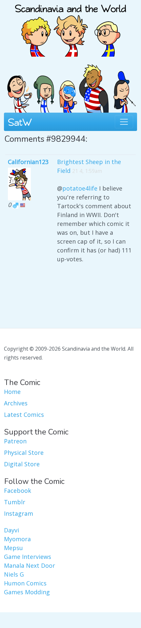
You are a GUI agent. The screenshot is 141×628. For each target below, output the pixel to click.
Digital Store (22, 464)
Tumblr (14, 502)
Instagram (18, 513)
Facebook (17, 490)
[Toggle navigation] (124, 121)
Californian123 (28, 162)
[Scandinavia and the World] (70, 27)
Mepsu (13, 548)
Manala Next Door (29, 565)
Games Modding (27, 592)
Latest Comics (24, 414)
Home (12, 392)
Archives (16, 403)
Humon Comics (25, 583)
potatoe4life (79, 188)
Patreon (15, 441)
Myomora (17, 539)
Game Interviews (27, 557)
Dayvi (11, 530)
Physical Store (24, 452)
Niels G (14, 574)
